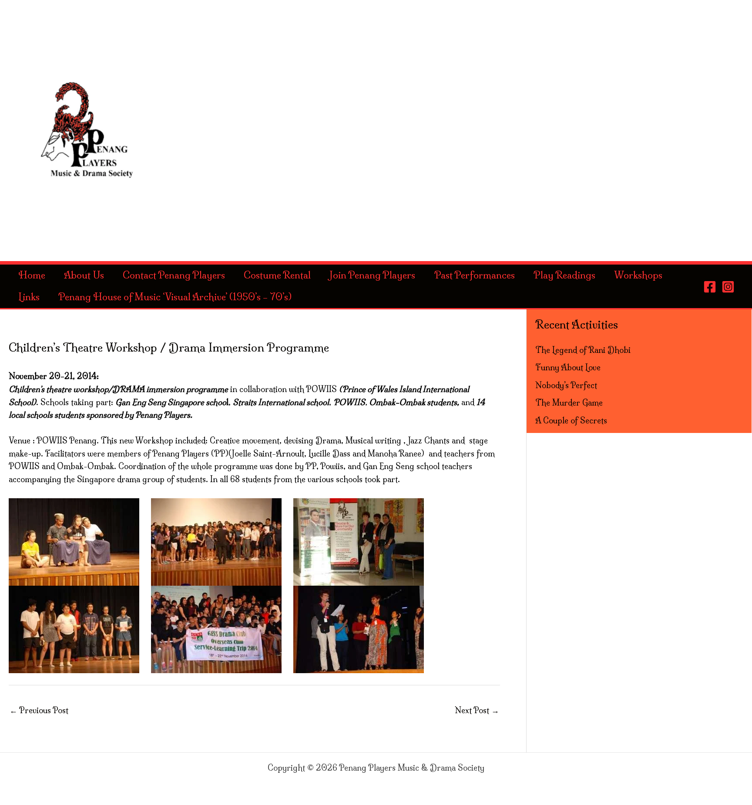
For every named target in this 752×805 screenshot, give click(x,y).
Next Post (477, 710)
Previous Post (39, 710)
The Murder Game (569, 403)
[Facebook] (709, 286)
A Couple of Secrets (571, 421)
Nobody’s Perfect (566, 385)
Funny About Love (568, 367)
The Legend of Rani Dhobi (583, 350)
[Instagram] (728, 286)
